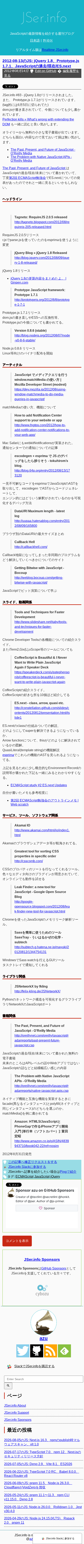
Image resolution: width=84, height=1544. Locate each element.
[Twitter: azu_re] (43, 1322)
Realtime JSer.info (55, 50)
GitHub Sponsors (53, 1268)
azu (44, 1338)
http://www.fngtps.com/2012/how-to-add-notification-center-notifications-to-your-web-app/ (42, 430)
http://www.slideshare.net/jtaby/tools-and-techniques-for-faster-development (40, 626)
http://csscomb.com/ (28, 861)
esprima (8, 755)
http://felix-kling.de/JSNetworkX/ (37, 991)
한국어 (48, 40)
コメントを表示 (17, 1241)
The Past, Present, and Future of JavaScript (34, 168)
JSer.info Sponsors (42, 1259)
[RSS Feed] (50, 1350)
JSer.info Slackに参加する (27, 1166)
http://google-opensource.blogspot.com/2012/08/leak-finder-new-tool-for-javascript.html (42, 906)
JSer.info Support (16, 1412)
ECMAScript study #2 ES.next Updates (39, 785)
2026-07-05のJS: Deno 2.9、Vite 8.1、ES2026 (38, 1464)
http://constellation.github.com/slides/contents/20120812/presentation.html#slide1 (42, 712)
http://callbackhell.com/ (30, 547)
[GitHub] (36, 1350)
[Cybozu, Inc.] (42, 1296)
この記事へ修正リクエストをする (32, 1162)
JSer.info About (15, 1405)
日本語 (35, 40)
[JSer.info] (42, 19)
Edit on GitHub (45, 71)
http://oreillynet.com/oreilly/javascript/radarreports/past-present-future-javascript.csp (41, 1040)
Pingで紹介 (68, 1171)
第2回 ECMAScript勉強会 (27, 178)
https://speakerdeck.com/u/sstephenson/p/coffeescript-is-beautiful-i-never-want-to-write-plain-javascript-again (42, 677)
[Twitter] (22, 1350)
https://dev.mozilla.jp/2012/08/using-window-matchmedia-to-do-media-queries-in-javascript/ (40, 394)
